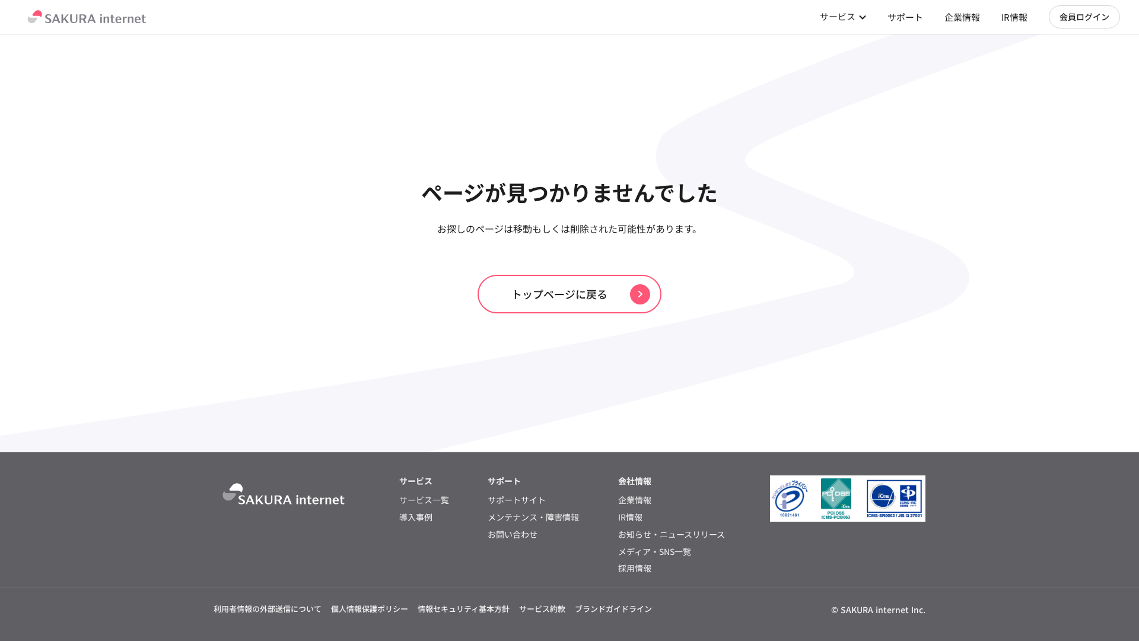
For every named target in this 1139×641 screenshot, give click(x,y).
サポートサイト (517, 500)
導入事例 (415, 517)
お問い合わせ (512, 534)
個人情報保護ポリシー (369, 608)
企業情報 (962, 17)
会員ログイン (1084, 17)
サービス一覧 (424, 500)
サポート (905, 17)
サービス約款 (542, 608)
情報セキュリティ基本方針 (464, 608)
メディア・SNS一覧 (654, 552)
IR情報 (1014, 17)
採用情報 (634, 568)
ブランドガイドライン (613, 608)
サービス (837, 16)
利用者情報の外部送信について (268, 608)
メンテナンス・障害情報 (533, 517)
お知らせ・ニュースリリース (671, 534)
